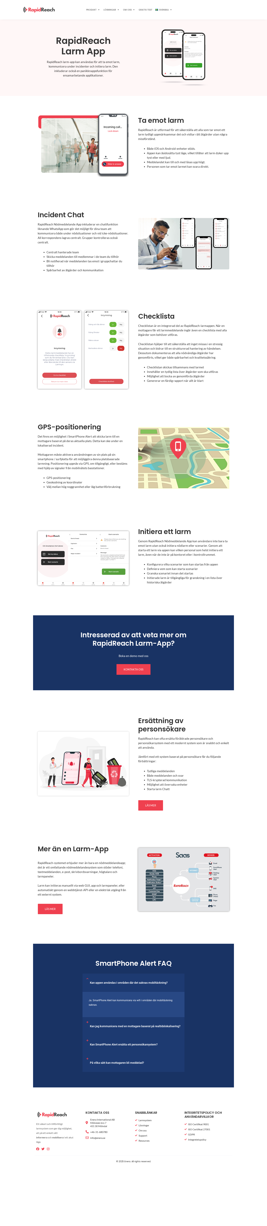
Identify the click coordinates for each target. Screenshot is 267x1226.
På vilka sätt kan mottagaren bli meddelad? (117, 1062)
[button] (133, 983)
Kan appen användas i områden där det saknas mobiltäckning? (129, 982)
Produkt (91, 9)
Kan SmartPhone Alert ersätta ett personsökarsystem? (124, 1044)
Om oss (127, 9)
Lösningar (110, 9)
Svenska (164, 9)
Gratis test (145, 9)
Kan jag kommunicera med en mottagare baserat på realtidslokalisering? (135, 1026)
